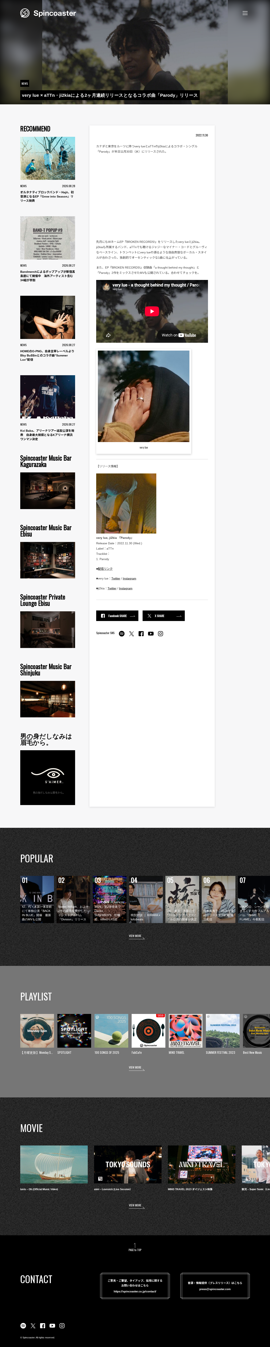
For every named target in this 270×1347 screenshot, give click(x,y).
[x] (131, 636)
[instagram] (160, 636)
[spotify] (121, 636)
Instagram (129, 578)
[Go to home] (48, 12)
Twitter (115, 578)
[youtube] (150, 636)
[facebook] (141, 636)
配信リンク (105, 568)
